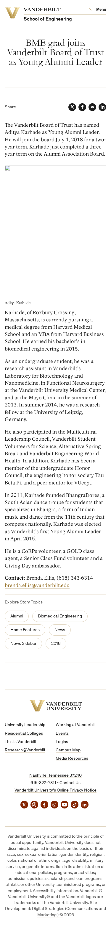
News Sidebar (23, 644)
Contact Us (70, 783)
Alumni (16, 616)
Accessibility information (55, 891)
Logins (62, 742)
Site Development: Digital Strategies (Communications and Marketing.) (55, 909)
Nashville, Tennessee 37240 (55, 775)
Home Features (25, 630)
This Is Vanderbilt (20, 742)
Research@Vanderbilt (25, 750)
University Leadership (25, 725)
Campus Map (68, 750)
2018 (56, 644)
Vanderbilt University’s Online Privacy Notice (55, 790)
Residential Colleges (24, 733)
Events (62, 733)
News (59, 630)
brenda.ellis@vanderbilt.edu (37, 585)
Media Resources (72, 758)
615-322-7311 (43, 783)
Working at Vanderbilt (76, 725)
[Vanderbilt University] (55, 705)
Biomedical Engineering (60, 616)
